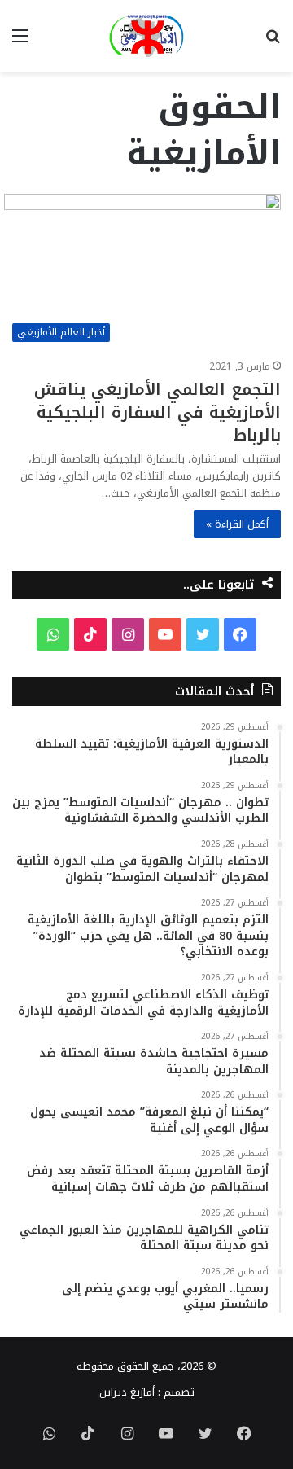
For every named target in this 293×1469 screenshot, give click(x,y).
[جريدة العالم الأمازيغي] (146, 35)
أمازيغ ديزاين (127, 1392)
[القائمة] (20, 42)
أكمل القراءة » (237, 524)
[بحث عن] (273, 42)
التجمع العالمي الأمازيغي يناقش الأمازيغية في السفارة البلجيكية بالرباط (157, 412)
